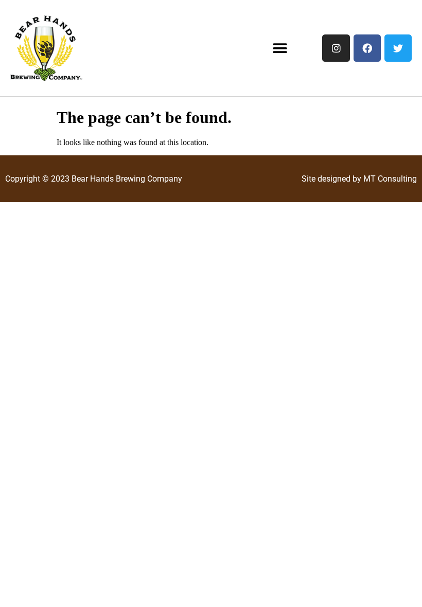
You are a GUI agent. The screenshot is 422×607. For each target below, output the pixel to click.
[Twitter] (398, 48)
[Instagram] (335, 48)
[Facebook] (367, 48)
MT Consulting (390, 179)
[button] (279, 48)
